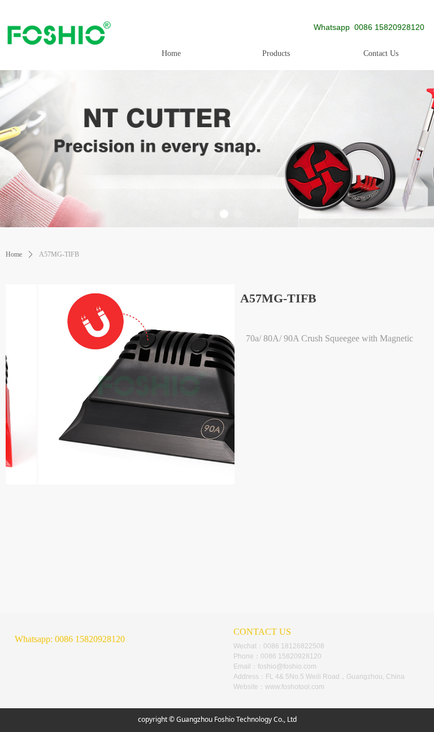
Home (14, 254)
